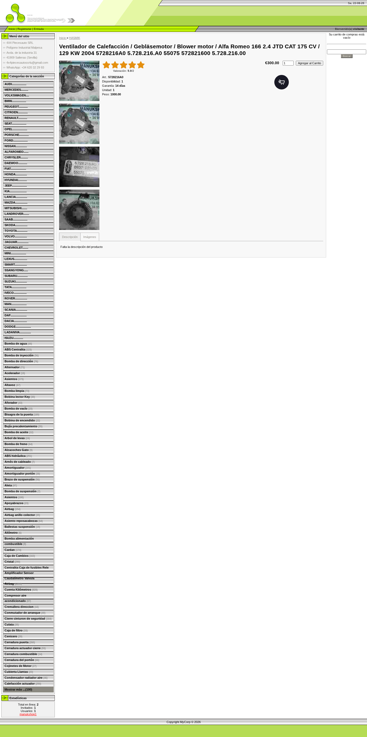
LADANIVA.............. (18, 332)
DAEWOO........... (16, 163)
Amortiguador (18, 467)
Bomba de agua (18, 343)
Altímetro (13, 532)
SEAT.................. (15, 123)
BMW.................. (15, 101)
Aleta (11, 485)
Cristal (12, 561)
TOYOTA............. (16, 230)
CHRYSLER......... (16, 157)
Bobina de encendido (22, 420)
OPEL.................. (16, 129)
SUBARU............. (16, 275)
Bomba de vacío (19, 408)
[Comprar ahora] (281, 82)
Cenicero (13, 636)
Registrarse (24, 28)
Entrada (39, 28)
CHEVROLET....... (16, 247)
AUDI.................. (15, 84)
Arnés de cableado (20, 461)
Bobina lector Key (20, 396)
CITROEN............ (16, 112)
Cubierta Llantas (19, 671)
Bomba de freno (19, 444)
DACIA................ (16, 321)
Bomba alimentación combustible (19, 541)
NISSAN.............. (16, 146)
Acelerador (15, 373)
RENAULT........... (16, 118)
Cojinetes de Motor (21, 665)
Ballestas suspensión (22, 526)
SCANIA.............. (16, 309)
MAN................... (16, 304)
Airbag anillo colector (22, 514)
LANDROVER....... (17, 213)
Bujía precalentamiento (23, 426)
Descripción (70, 237)
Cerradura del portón (22, 660)
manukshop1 (28, 714)
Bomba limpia (17, 390)
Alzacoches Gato (19, 449)
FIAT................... (15, 168)
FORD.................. (16, 140)
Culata (12, 624)
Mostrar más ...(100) (18, 689)
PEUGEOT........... (16, 106)
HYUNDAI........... (16, 180)
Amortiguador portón (22, 473)
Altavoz (12, 384)
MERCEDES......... (16, 89)
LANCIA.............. (16, 196)
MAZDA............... (16, 202)
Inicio (12, 28)
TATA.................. (15, 287)
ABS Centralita (18, 349)
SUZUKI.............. (16, 281)
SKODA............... (16, 225)
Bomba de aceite (19, 432)
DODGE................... (18, 326)
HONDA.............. (16, 174)
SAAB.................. (16, 219)
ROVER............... (16, 298)
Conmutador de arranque (25, 612)
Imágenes (89, 237)
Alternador (15, 367)
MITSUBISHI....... (16, 208)
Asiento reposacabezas (24, 520)
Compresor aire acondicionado (18, 598)
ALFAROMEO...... (16, 151)
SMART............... (16, 264)
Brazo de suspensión (22, 479)
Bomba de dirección (21, 361)
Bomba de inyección (22, 355)
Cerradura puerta (20, 642)
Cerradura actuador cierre (25, 648)
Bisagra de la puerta (22, 414)
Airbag (12, 509)
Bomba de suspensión (22, 491)
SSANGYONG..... (16, 270)
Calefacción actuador (23, 683)
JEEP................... (16, 185)
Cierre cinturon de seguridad (28, 618)
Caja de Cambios (20, 555)
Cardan (13, 549)
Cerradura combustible (23, 654)
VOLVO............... (16, 236)
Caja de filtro (16, 630)
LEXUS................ (16, 259)
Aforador (13, 402)
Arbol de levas (17, 438)
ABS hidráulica (18, 455)
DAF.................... (16, 315)
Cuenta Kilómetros (21, 589)
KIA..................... (16, 191)
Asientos (14, 379)
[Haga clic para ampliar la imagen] (79, 81)
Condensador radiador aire (26, 677)
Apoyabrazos (16, 503)
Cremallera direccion (22, 606)
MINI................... (15, 253)
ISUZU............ (14, 337)
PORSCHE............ (17, 134)
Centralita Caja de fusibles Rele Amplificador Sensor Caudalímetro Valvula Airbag (27, 575)
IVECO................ (16, 292)
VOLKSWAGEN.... (17, 95)
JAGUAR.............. (16, 242)
